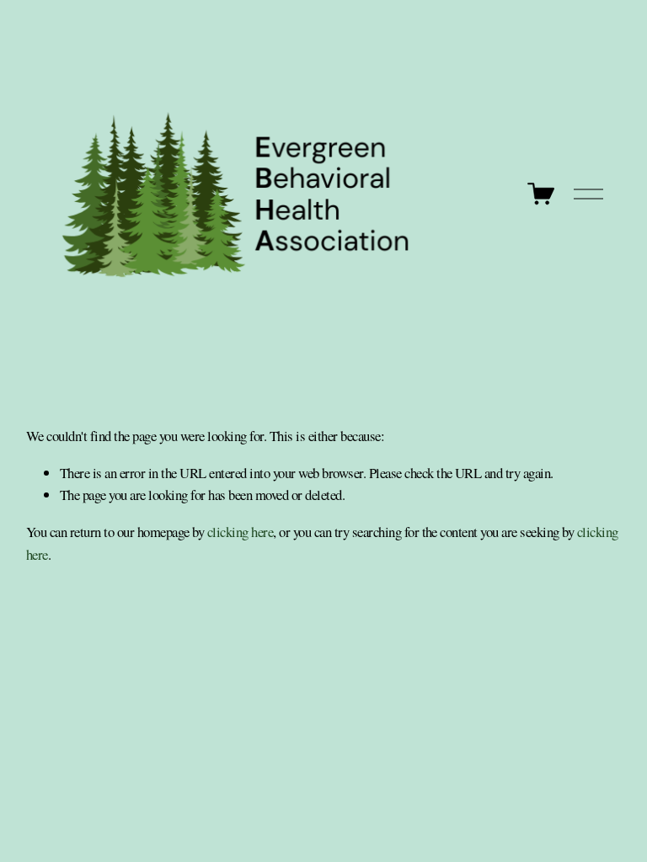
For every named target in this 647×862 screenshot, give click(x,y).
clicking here (240, 531)
